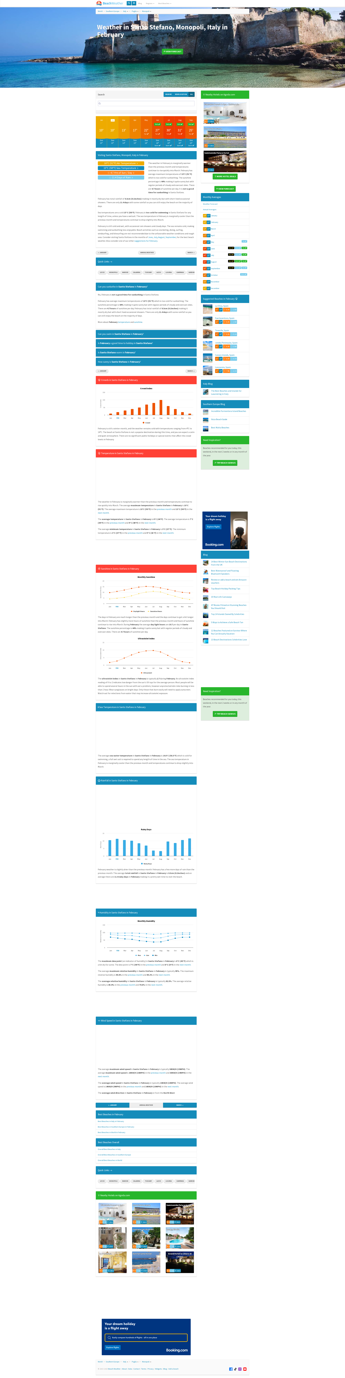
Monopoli (145, 11)
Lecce (102, 272)
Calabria (136, 272)
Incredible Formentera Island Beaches (228, 411)
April (213, 235)
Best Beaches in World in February (111, 1132)
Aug (180, 120)
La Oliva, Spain (221, 305)
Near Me (168, 94)
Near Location (181, 94)
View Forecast (173, 51)
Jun (157, 120)
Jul (169, 120)
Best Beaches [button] (164, 3)
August (161, 237)
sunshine (138, 322)
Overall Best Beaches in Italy (109, 1149)
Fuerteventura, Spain (224, 318)
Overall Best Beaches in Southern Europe (114, 1155)
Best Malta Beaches (220, 427)
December (215, 288)
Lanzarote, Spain (223, 367)
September (171, 237)
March (213, 229)
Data (130, 1369)
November (215, 281)
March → (191, 252)
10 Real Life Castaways (221, 596)
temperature (124, 322)
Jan (101, 120)
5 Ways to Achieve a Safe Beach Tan (227, 622)
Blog (140, 3)
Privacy (151, 1369)
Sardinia (192, 272)
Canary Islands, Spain (224, 355)
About (124, 1369)
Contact (136, 1369)
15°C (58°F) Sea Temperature (120, 168)
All (191, 94)
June (150, 237)
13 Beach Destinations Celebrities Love (229, 639)
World (100, 11)
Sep (191, 120)
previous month (164, 509)
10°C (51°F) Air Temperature (120, 163)
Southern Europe (112, 11)
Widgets (158, 1369)
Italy (124, 11)
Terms (143, 1369)
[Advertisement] (146, 553)
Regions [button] (149, 3)
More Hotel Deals (226, 176)
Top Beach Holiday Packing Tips (225, 588)
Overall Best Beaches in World (110, 1160)
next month (103, 512)
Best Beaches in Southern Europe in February (116, 1127)
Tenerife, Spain (222, 330)
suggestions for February (145, 240)
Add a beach (173, 1369)
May (146, 120)
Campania (180, 272)
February (214, 222)
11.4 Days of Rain (121, 177)
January (214, 215)
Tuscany (148, 272)
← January (102, 252)
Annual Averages (209, 209)
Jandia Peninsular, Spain (226, 342)
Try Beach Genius (226, 462)
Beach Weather (114, 1369)
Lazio (158, 272)
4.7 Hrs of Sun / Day (121, 172)
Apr (135, 120)
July (155, 237)
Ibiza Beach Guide (219, 419)
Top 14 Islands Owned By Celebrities (227, 614)
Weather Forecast (210, 204)
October (214, 275)
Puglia (134, 11)
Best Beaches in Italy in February (111, 1121)
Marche (125, 272)
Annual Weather (147, 252)
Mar (123, 120)
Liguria (169, 272)
